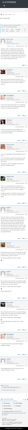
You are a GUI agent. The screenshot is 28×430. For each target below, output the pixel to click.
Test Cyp (10, 163)
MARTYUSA (11, 176)
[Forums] (1, 14)
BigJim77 (10, 70)
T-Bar (9, 243)
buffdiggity (11, 95)
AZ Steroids (19, 428)
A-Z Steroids (9, 2)
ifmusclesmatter (18, 411)
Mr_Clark (10, 39)
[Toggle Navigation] (4, 6)
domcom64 (11, 144)
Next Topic (12, 390)
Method (10, 120)
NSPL (10, 26)
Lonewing (10, 302)
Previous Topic (5, 390)
